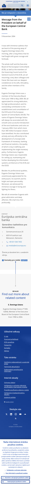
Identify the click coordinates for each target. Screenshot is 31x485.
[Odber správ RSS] (16, 418)
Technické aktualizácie (12, 367)
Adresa (6, 351)
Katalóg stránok (10, 402)
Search (22, 5)
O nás (6, 336)
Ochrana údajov (9, 382)
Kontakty (7, 348)
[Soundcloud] (25, 414)
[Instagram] (16, 414)
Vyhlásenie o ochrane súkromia (16, 470)
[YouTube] (20, 414)
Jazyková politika (10, 397)
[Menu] (27, 5)
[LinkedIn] (11, 414)
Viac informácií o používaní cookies (17, 473)
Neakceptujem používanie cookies (17, 481)
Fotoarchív (7, 345)
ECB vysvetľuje (9, 342)
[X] (6, 414)
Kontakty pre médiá (12, 260)
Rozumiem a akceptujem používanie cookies (17, 477)
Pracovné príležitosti (11, 339)
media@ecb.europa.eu (17, 246)
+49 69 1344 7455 (15, 242)
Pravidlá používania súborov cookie (16, 390)
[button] (27, 2)
